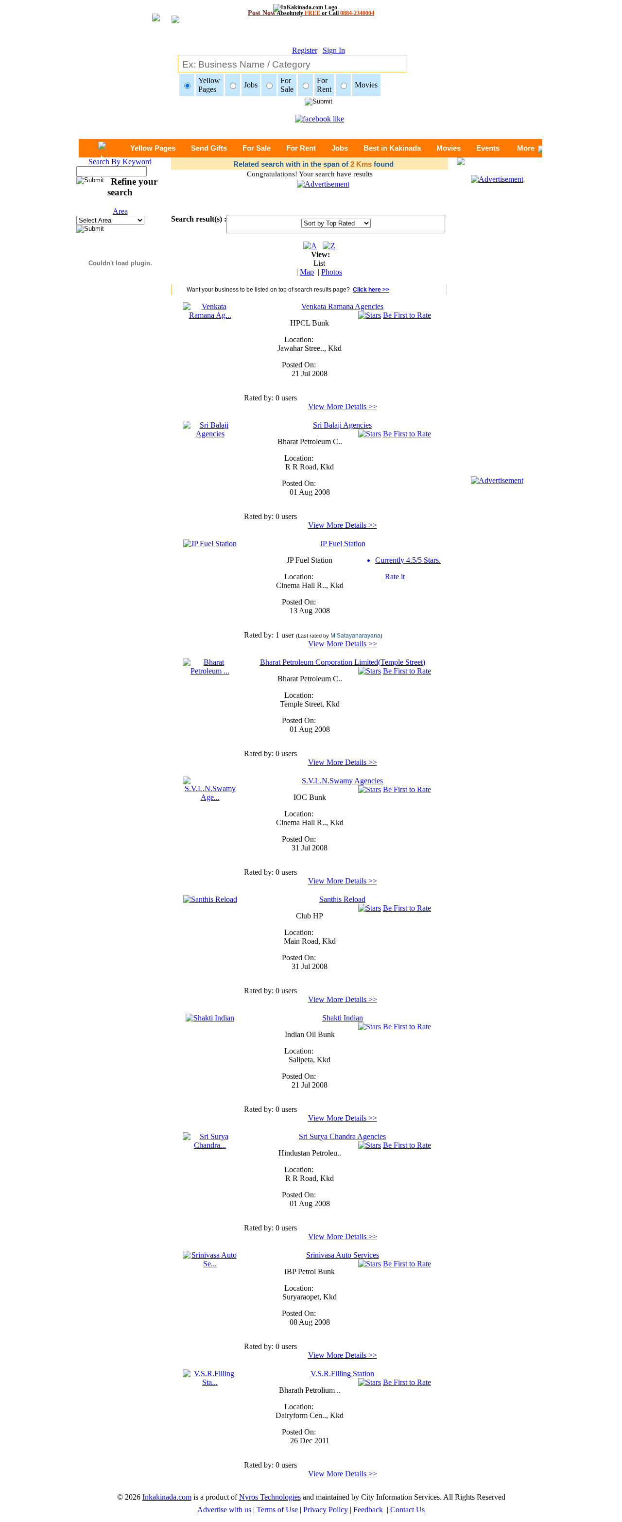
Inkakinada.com (166, 1497)
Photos (331, 272)
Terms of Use (277, 1509)
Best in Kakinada (392, 148)
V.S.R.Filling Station (342, 1373)
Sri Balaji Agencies (342, 425)
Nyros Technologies (270, 1497)
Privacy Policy (325, 1509)
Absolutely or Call (311, 13)
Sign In (334, 50)
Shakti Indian (342, 1018)
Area (120, 211)
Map (307, 272)
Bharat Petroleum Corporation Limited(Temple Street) (342, 662)
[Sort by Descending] (329, 246)
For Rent (301, 148)
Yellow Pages (152, 148)
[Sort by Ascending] (310, 246)
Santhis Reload (342, 899)
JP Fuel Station (342, 543)
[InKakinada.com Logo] (311, 7)
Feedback (368, 1509)
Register (304, 50)
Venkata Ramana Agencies (342, 306)
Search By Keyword (120, 161)
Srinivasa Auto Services (342, 1255)
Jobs (339, 148)
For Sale (256, 148)
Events (488, 148)
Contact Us (407, 1509)
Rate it (395, 576)
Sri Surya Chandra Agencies (342, 1136)
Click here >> (371, 289)
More (526, 148)
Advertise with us (224, 1509)
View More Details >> (342, 406)
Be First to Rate (407, 315)
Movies (448, 148)
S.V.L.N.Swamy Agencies (342, 781)
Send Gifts (209, 148)
